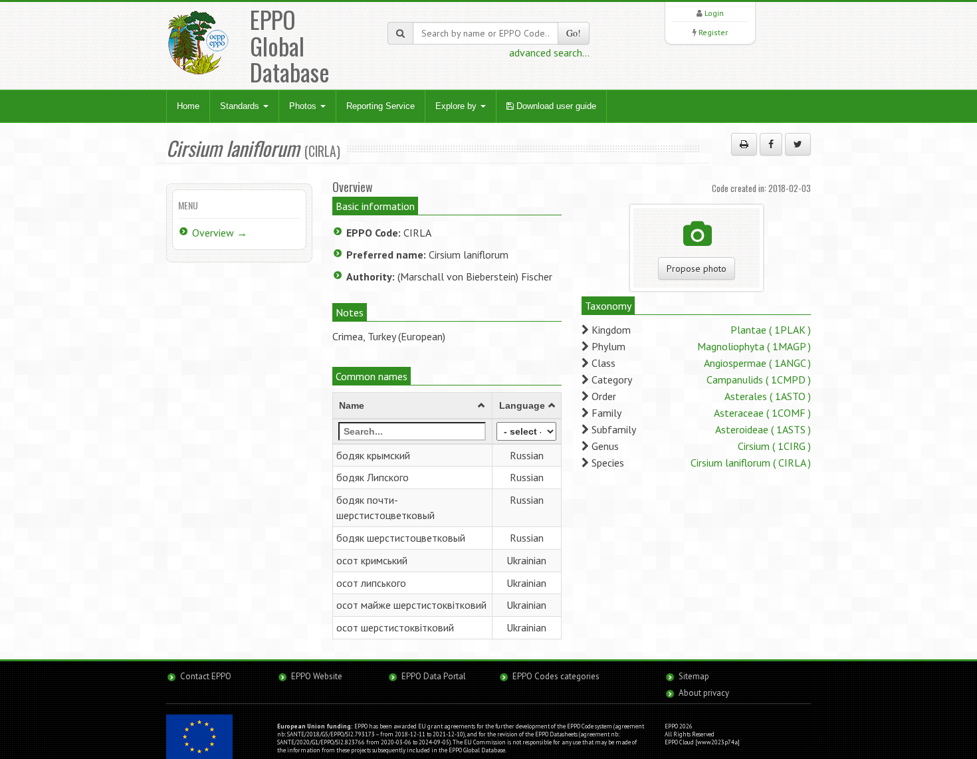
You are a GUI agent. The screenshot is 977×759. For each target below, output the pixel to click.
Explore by (457, 106)
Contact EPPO (205, 676)
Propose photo (696, 268)
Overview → (219, 232)
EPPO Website (316, 676)
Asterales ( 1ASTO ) (767, 396)
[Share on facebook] (771, 144)
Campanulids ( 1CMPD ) (758, 379)
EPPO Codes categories (555, 676)
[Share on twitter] (798, 144)
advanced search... (549, 52)
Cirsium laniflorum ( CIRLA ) (751, 462)
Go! (573, 33)
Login (714, 13)
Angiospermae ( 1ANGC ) (757, 363)
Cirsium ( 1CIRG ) (774, 446)
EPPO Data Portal (433, 676)
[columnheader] (412, 405)
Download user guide (555, 106)
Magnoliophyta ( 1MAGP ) (754, 346)
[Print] (744, 144)
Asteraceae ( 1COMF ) (762, 412)
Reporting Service (380, 106)
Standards (241, 106)
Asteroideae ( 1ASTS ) (763, 429)
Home (188, 106)
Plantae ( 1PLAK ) (770, 329)
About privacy (704, 693)
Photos (304, 106)
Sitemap (694, 676)
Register (713, 32)
